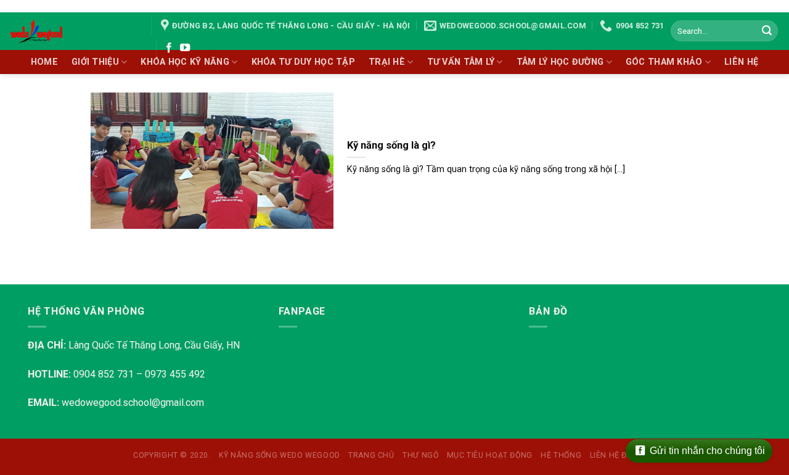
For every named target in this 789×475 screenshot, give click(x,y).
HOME (44, 62)
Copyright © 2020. (171, 455)
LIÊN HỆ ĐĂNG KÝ (623, 455)
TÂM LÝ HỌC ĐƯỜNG (560, 62)
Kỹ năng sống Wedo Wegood (279, 455)
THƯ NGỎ (420, 455)
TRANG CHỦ (371, 455)
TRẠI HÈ (387, 62)
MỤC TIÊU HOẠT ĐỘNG (490, 455)
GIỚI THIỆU (95, 62)
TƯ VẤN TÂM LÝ (461, 62)
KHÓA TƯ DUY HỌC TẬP (303, 62)
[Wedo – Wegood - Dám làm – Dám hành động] (71, 31)
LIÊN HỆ (741, 62)
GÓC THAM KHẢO (664, 62)
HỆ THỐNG (561, 455)
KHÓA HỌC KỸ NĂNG (185, 62)
